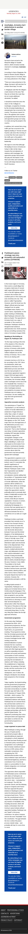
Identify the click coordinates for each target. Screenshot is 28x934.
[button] (2, 25)
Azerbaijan (12, 177)
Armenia (19, 177)
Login (24, 17)
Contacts (5, 913)
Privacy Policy (6, 920)
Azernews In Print (8, 917)
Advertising (15, 913)
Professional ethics (15, 910)
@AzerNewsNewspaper (15, 240)
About (3, 910)
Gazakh (7, 180)
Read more (14, 56)
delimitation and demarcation (13, 183)
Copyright (18, 920)
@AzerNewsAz (9, 173)
